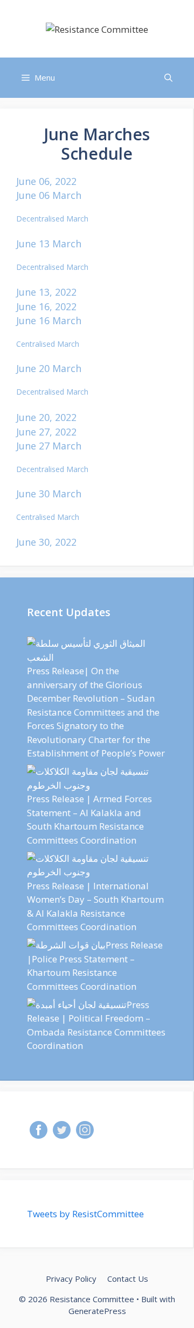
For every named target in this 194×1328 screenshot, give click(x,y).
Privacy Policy (71, 1278)
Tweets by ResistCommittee (85, 1214)
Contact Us (127, 1278)
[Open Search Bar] (168, 78)
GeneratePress (97, 1310)
